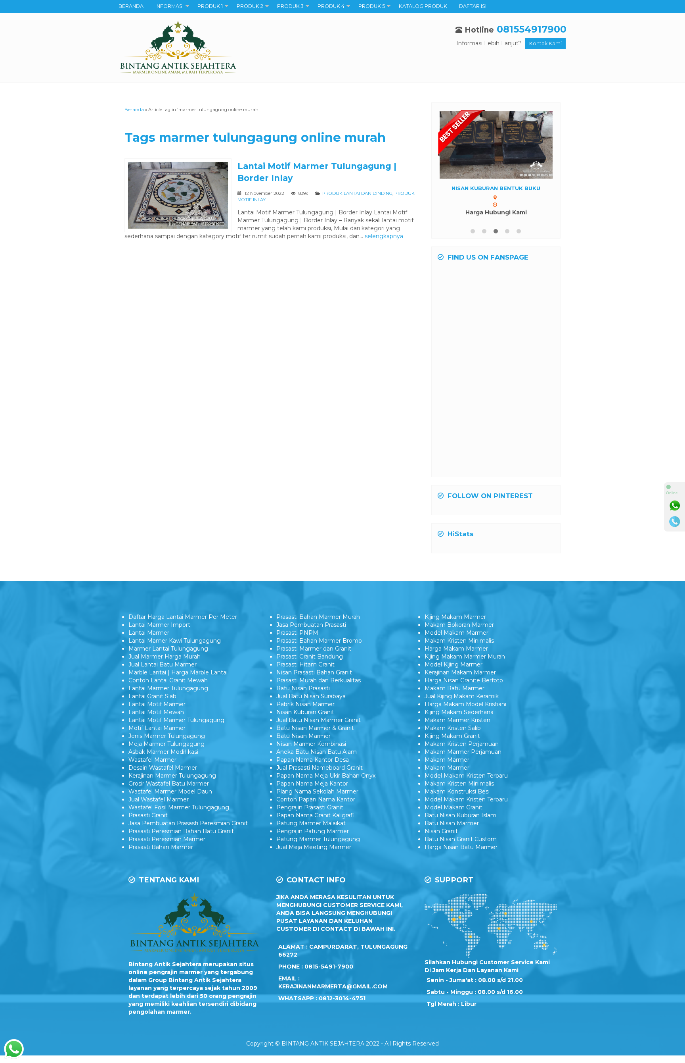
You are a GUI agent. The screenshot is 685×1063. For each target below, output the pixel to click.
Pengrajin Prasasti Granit (309, 807)
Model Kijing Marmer (453, 664)
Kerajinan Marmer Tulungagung (172, 775)
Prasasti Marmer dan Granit (313, 648)
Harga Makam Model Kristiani (465, 704)
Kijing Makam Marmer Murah (465, 656)
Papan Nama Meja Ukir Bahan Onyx (325, 775)
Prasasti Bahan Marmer (160, 847)
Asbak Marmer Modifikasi (163, 751)
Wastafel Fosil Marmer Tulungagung (178, 807)
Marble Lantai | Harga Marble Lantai (178, 672)
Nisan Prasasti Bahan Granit (314, 672)
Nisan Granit (441, 831)
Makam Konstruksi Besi (457, 791)
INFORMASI (169, 6)
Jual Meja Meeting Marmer (313, 847)
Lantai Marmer (148, 632)
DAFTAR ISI (472, 6)
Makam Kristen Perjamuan (462, 743)
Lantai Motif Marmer (157, 704)
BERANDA (131, 6)
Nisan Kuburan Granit (305, 712)
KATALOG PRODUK (423, 6)
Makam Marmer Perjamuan (463, 751)
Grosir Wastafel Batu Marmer (168, 783)
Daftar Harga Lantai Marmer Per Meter (182, 616)
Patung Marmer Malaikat (311, 823)
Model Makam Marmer (456, 632)
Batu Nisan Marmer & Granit (315, 728)
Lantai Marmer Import (159, 624)
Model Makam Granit (453, 807)
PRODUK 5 (371, 6)
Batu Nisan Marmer (303, 735)
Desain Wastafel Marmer (162, 767)
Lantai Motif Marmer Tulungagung (176, 720)
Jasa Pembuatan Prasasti (311, 624)
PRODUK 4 (331, 6)
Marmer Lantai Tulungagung (168, 648)
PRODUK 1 (210, 6)
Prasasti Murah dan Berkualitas (318, 680)
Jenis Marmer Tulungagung (166, 735)
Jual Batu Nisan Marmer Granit (318, 720)
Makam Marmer (447, 759)
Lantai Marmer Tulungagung (168, 688)
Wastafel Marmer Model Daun (170, 791)
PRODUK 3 (290, 6)
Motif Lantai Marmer (157, 728)
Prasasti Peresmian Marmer (166, 839)
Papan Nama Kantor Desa (312, 759)
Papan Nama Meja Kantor (312, 783)
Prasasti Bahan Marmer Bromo (319, 640)
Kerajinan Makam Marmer (460, 672)
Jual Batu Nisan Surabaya (311, 696)
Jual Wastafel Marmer (158, 799)
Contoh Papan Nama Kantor (315, 799)
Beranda (134, 109)
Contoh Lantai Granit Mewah (168, 680)
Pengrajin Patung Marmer (312, 831)
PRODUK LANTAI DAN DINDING (357, 193)
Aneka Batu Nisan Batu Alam (316, 751)
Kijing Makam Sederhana (459, 712)
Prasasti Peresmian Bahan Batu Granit (181, 831)
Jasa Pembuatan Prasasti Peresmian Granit (188, 823)
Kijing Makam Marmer (455, 616)
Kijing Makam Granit (452, 735)
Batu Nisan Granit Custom (461, 839)
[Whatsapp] (674, 506)
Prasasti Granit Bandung (309, 656)
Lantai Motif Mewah (156, 712)
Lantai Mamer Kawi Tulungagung (174, 640)
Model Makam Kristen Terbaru (466, 775)
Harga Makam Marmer (456, 648)
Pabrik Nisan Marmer (305, 704)
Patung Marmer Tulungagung (318, 839)
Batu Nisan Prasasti (303, 688)
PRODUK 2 (250, 6)
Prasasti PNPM (297, 632)
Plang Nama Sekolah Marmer (317, 791)
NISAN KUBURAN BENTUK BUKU (496, 188)
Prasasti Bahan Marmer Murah (318, 616)
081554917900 (531, 29)
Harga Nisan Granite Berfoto (464, 680)
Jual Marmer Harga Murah (164, 656)
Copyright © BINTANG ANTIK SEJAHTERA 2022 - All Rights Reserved (342, 1043)
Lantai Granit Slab (152, 696)
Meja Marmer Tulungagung (166, 743)
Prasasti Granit (148, 815)
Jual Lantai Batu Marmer (162, 664)
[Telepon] (674, 522)
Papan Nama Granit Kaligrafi (315, 815)
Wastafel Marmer (152, 759)
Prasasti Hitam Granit (305, 664)
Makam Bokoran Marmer (459, 624)
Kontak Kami (545, 43)
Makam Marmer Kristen (457, 720)
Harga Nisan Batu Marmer (461, 847)
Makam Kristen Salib (453, 728)
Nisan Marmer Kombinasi (311, 743)
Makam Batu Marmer (454, 688)
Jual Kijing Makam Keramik (462, 696)
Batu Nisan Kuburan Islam (460, 815)
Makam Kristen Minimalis (459, 640)
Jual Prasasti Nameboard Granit (319, 767)
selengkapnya (384, 236)
